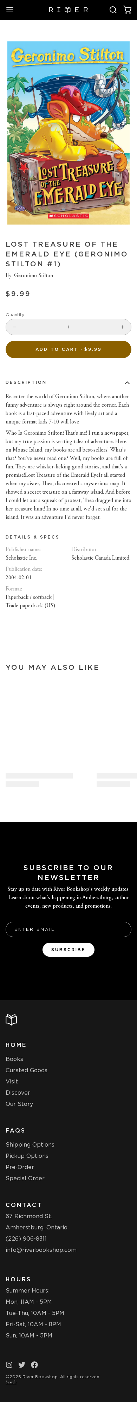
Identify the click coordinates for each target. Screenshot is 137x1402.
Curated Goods (26, 1070)
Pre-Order (20, 1167)
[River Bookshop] (68, 10)
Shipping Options (30, 1144)
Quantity (15, 314)
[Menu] (13, 10)
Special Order (25, 1178)
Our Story (19, 1104)
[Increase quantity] (122, 327)
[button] (68, 349)
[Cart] (127, 10)
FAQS (16, 1130)
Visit (12, 1081)
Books (14, 1059)
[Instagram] (9, 1364)
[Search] (113, 10)
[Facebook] (34, 1364)
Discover (18, 1092)
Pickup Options (27, 1156)
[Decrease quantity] (14, 327)
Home (16, 1045)
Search (11, 1382)
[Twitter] (21, 1364)
